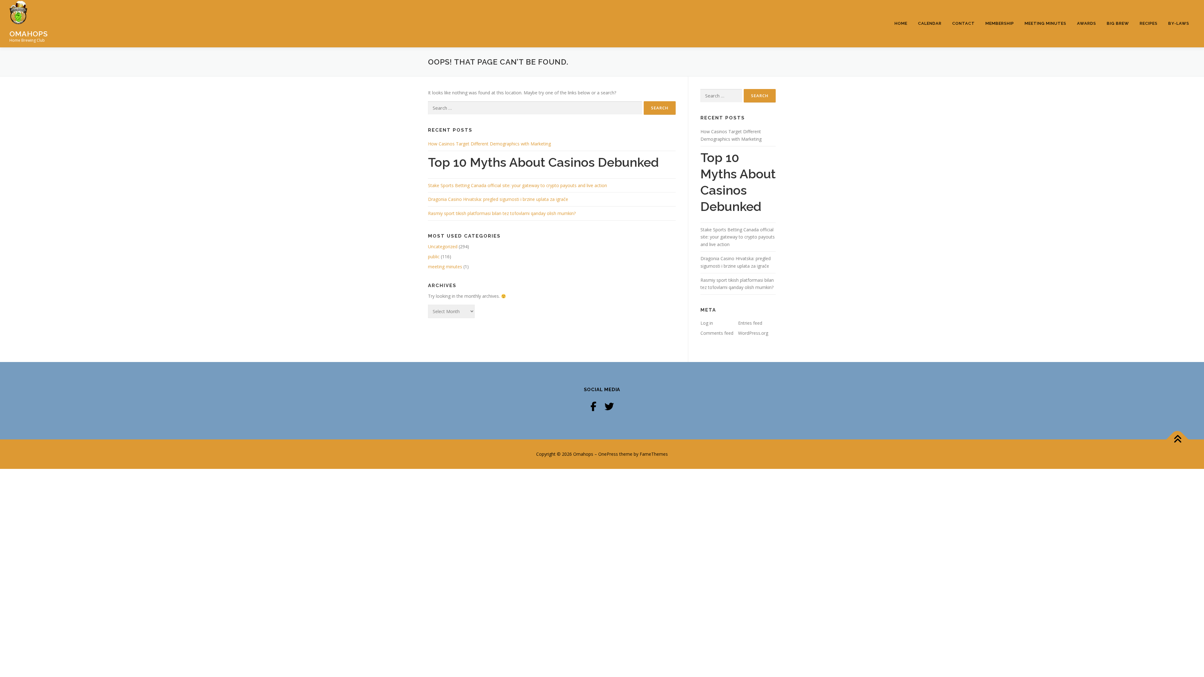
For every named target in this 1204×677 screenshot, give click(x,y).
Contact (963, 23)
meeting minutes (445, 267)
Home (901, 23)
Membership (999, 23)
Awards (1086, 23)
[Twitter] (609, 406)
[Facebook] (593, 406)
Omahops (28, 33)
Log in (706, 323)
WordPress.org (753, 333)
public (434, 257)
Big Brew (1118, 23)
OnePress (608, 454)
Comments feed (716, 333)
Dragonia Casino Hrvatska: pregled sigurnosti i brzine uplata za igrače (498, 199)
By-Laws (1178, 23)
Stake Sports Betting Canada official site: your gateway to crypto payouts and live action (517, 185)
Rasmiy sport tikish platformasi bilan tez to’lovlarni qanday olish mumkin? (502, 213)
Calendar (930, 23)
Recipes (1149, 23)
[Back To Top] (1177, 439)
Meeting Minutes (1045, 23)
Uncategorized (442, 246)
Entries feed (750, 323)
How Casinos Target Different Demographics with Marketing (489, 144)
